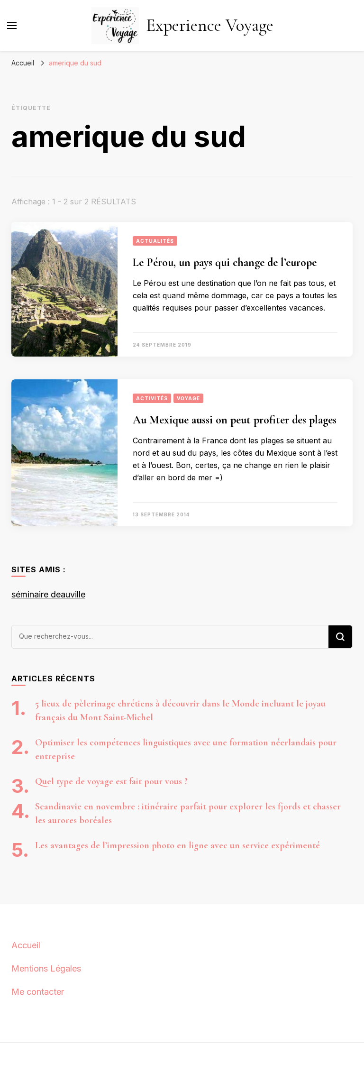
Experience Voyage (209, 25)
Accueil (25, 945)
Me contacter (37, 992)
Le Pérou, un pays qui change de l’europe (225, 262)
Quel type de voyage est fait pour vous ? (111, 781)
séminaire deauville (48, 594)
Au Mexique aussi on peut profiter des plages (235, 420)
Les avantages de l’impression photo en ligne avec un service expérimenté (177, 845)
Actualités (155, 241)
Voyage (188, 398)
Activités (152, 398)
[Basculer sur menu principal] (12, 25)
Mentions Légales (46, 968)
